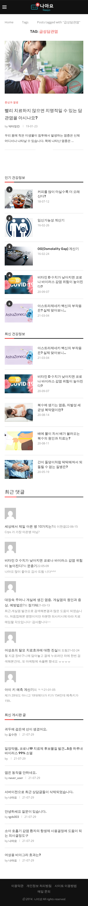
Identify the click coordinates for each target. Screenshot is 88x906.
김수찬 (12, 734)
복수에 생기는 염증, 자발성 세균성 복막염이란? (59, 407)
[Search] (83, 7)
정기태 (33, 605)
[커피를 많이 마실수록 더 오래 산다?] (19, 199)
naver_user (15, 778)
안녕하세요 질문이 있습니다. (25, 812)
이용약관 (17, 886)
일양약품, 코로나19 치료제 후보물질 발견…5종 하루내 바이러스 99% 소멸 (44, 751)
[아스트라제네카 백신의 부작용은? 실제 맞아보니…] (19, 313)
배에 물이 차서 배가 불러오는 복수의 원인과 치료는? (59, 436)
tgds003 (13, 817)
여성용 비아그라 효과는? (23, 855)
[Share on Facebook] (42, 150)
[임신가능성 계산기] (19, 227)
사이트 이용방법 (66, 886)
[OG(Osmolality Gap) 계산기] (19, 256)
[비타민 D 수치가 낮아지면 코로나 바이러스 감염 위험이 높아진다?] (19, 284)
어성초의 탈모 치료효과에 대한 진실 (31, 650)
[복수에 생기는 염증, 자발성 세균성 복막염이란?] (19, 412)
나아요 (12, 797)
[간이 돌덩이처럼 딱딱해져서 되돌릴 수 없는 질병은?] (19, 469)
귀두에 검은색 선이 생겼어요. (26, 729)
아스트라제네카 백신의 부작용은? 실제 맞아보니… (60, 308)
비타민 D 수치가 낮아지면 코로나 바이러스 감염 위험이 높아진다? (60, 282)
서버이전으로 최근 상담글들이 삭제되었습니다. (39, 792)
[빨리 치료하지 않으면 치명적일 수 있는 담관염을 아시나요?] (44, 67)
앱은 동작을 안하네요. (21, 773)
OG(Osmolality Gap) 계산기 (58, 249)
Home (9, 22)
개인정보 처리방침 (39, 886)
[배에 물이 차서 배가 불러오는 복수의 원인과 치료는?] (19, 440)
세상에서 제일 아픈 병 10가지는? (29, 526)
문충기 (32, 565)
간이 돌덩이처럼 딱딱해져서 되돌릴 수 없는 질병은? (60, 464)
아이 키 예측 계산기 (19, 689)
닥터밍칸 (14, 126)
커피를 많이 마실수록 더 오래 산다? (59, 194)
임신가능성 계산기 (51, 220)
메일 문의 (44, 891)
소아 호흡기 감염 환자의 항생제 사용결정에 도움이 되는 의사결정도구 (43, 833)
